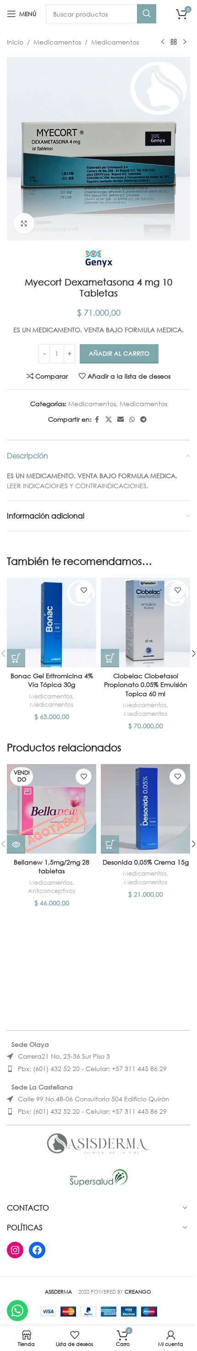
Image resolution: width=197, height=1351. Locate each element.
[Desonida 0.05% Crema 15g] (145, 809)
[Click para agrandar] (24, 223)
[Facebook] (37, 1250)
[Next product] (184, 42)
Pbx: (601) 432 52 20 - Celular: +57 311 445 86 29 (92, 1068)
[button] (16, 658)
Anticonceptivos (51, 891)
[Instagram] (15, 1250)
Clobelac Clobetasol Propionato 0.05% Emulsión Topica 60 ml (145, 684)
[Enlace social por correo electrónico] (120, 419)
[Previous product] (162, 42)
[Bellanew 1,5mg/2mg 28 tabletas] (51, 809)
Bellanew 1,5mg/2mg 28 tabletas (51, 867)
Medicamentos (57, 42)
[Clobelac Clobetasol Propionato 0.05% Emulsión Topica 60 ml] (145, 622)
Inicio (15, 42)
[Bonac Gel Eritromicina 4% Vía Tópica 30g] (51, 622)
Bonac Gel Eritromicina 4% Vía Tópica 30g (52, 680)
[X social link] (109, 419)
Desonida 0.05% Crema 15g (146, 862)
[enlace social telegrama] (143, 419)
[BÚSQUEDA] (146, 13)
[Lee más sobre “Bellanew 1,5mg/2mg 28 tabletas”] (16, 844)
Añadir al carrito (119, 353)
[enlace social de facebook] (97, 419)
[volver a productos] (173, 42)
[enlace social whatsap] (131, 419)
